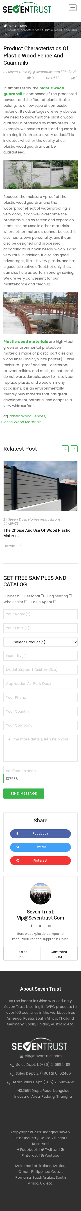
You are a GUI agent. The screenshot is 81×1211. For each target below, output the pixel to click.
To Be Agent (41, 601)
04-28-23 (10, 523)
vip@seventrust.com (43, 1055)
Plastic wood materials (21, 422)
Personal (32, 596)
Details (12, 546)
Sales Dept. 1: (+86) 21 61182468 (43, 1064)
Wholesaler (13, 601)
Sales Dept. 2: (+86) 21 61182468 (43, 1073)
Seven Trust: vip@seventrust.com (34, 519)
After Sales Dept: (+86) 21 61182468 (43, 1082)
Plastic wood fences (27, 416)
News (23, 26)
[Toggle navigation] (72, 7)
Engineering (57, 596)
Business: (11, 596)
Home (11, 26)
